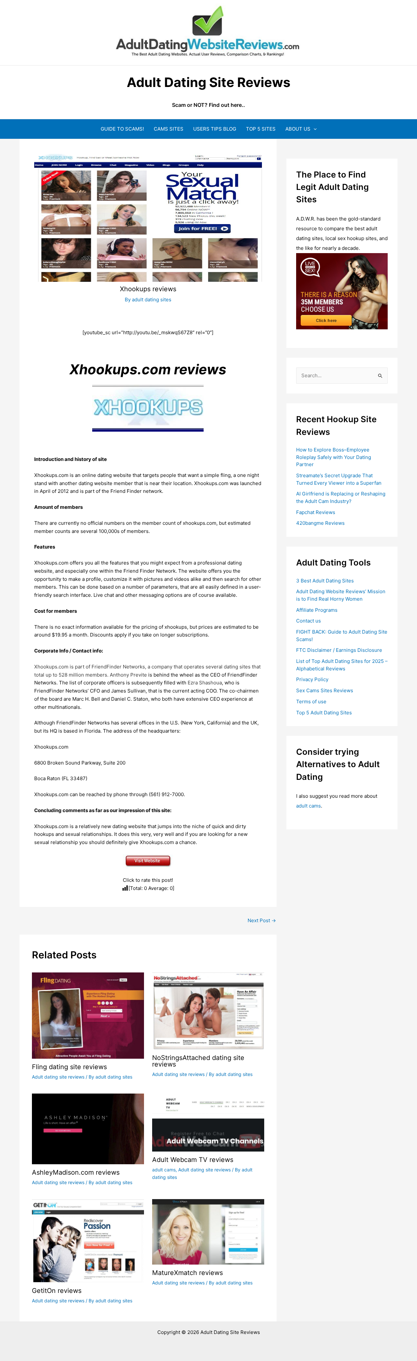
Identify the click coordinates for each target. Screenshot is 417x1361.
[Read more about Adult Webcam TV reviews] (208, 1122)
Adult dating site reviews (58, 1077)
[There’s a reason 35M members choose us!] (342, 291)
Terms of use (311, 701)
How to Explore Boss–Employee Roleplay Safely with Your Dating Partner (333, 457)
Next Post (262, 920)
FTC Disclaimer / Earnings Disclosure (339, 650)
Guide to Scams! (122, 129)
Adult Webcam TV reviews (192, 1160)
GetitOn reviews (56, 1291)
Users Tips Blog (214, 129)
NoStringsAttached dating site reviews (198, 1061)
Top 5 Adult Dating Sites (324, 712)
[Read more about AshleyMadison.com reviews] (88, 1128)
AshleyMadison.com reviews (76, 1172)
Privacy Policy (312, 679)
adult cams (164, 1169)
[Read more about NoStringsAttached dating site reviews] (208, 1010)
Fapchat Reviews (315, 512)
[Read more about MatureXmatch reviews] (208, 1231)
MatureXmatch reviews (187, 1273)
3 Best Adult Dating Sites (325, 581)
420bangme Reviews (320, 523)
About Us (297, 129)
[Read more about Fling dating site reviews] (88, 1015)
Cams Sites (168, 129)
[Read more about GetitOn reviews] (88, 1240)
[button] (313, 129)
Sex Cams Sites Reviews (324, 690)
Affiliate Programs (317, 610)
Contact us (308, 621)
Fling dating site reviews (69, 1067)
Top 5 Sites (261, 129)
